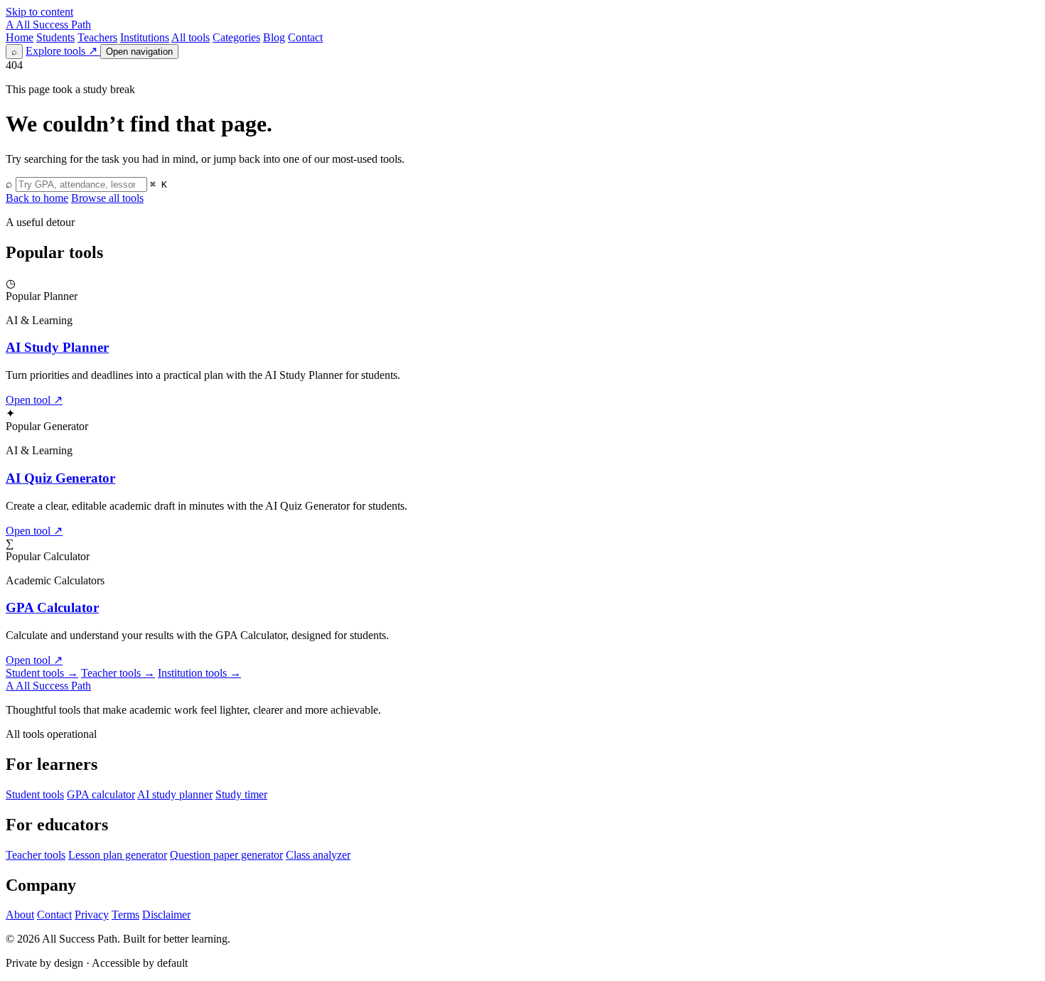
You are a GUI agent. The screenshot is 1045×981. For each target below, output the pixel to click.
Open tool (34, 400)
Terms (125, 914)
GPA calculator (101, 794)
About (20, 914)
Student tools (42, 673)
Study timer (241, 794)
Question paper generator (226, 855)
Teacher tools (118, 673)
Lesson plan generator (117, 855)
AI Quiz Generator (60, 478)
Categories (236, 37)
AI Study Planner (57, 347)
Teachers (97, 37)
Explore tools (61, 51)
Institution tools (199, 673)
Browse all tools (107, 198)
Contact (305, 37)
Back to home (37, 198)
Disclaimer (166, 914)
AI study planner (175, 794)
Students (55, 37)
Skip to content (39, 12)
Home (19, 37)
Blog (274, 37)
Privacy (92, 914)
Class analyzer (318, 855)
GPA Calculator (52, 607)
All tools (190, 37)
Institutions (144, 37)
